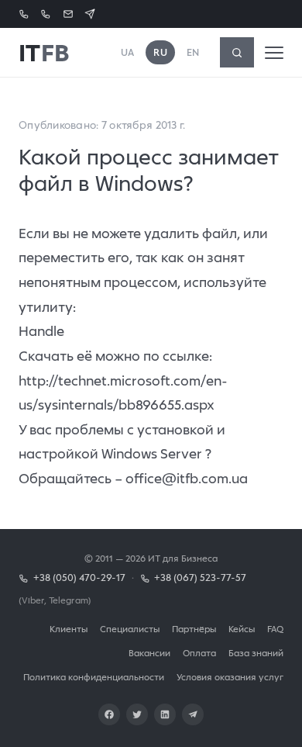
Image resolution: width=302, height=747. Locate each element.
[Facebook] (109, 714)
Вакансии (149, 653)
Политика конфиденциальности (93, 677)
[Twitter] (137, 714)
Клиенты (69, 629)
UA (128, 52)
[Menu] (274, 53)
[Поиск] (237, 52)
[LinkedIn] (165, 714)
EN (193, 52)
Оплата (199, 653)
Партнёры (194, 629)
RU (160, 52)
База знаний (255, 653)
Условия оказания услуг (230, 677)
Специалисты (130, 629)
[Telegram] (193, 714)
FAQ (275, 629)
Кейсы (241, 629)
